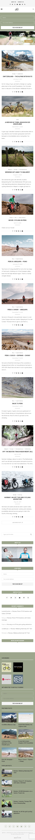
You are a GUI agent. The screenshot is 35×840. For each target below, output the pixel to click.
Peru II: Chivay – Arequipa (17, 309)
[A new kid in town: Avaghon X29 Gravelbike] (17, 106)
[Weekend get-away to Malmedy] (17, 156)
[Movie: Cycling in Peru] (17, 204)
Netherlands (28, 449)
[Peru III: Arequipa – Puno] (17, 245)
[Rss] (24, 4)
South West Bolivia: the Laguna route (25, 725)
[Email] (19, 4)
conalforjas (5, 628)
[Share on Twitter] (16, 92)
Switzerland (20, 73)
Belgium (10, 169)
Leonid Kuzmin (6, 611)
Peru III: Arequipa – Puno (17, 261)
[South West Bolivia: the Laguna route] (25, 718)
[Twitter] (12, 4)
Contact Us (21, 2)
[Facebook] (7, 597)
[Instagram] (14, 4)
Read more (22, 41)
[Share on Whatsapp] (20, 92)
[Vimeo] (22, 4)
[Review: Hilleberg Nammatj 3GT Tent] (7, 773)
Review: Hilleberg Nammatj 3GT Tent (21, 628)
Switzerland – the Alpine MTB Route (17, 76)
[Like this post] (12, 92)
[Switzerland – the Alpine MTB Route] (17, 60)
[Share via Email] (22, 92)
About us (13, 2)
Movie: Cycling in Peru (18, 220)
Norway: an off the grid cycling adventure (17, 498)
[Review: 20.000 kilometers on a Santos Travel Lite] (7, 793)
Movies (11, 217)
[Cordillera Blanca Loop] (9, 718)
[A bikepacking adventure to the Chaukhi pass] (9, 734)
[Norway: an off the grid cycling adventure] (17, 481)
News (17, 119)
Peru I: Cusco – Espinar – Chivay (17, 355)
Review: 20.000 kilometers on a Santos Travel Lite (23, 792)
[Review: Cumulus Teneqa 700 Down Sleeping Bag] (7, 804)
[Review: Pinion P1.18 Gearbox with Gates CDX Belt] (7, 783)
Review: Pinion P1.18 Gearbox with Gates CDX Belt (23, 782)
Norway (20, 494)
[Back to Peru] (17, 387)
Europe (13, 73)
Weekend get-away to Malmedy (17, 172)
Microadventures (23, 169)
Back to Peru (17, 403)
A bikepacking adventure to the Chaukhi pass (7, 742)
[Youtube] (17, 4)
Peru (16, 217)
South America (22, 217)
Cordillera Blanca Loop (8, 724)
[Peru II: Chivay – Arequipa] (17, 293)
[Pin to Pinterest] (18, 92)
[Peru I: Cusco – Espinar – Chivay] (17, 339)
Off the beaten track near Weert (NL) (17, 451)
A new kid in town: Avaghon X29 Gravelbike (17, 123)
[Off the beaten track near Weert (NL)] (17, 435)
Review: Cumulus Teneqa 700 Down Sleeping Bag (22, 802)
